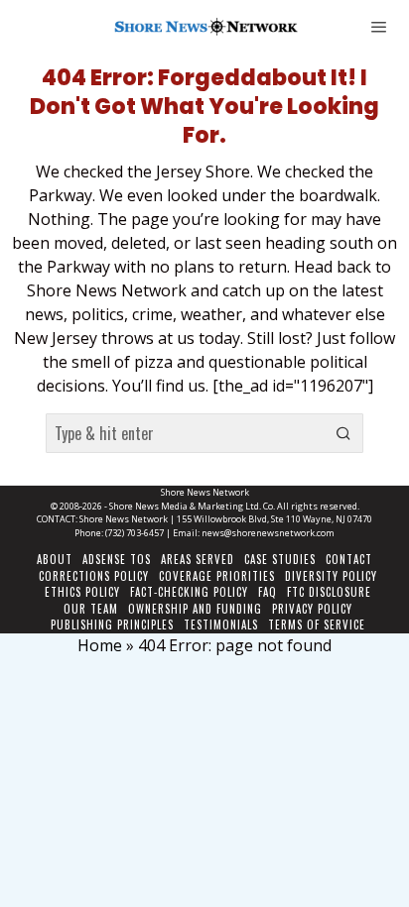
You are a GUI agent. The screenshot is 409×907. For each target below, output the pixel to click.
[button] (343, 433)
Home (99, 645)
